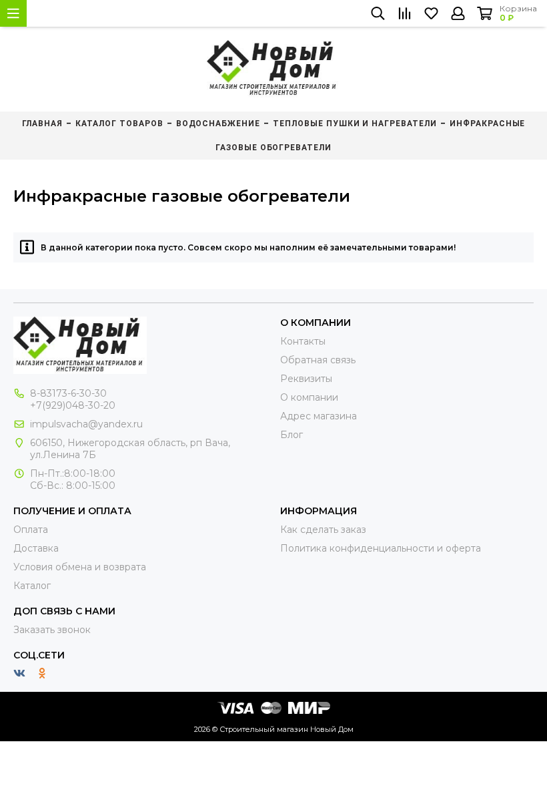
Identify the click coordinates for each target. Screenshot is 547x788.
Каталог (32, 586)
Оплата (30, 530)
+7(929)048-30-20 (72, 405)
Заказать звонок (52, 630)
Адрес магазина (318, 416)
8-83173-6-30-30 (68, 393)
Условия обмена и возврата (79, 567)
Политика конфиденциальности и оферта (380, 548)
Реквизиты (306, 379)
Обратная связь (318, 360)
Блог (291, 435)
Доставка (36, 548)
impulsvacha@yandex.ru (86, 424)
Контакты (303, 341)
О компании (309, 397)
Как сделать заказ (323, 530)
